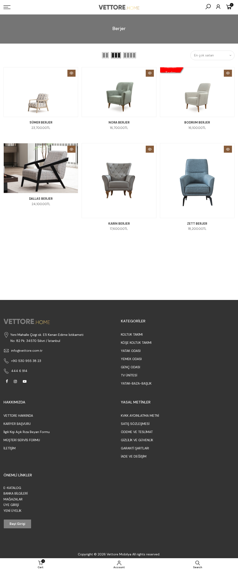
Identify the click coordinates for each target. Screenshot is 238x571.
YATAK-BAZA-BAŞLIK (136, 383)
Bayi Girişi (17, 524)
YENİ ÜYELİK (12, 511)
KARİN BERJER (119, 224)
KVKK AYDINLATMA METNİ (140, 415)
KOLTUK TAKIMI (132, 334)
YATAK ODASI (131, 351)
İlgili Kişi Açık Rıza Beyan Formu (26, 432)
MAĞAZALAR (13, 499)
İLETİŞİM (9, 448)
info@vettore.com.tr (27, 350)
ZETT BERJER (197, 224)
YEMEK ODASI (131, 359)
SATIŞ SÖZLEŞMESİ (135, 424)
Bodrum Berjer (197, 122)
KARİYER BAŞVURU (17, 424)
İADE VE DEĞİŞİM (133, 456)
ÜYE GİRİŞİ (11, 505)
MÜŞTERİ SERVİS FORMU (21, 440)
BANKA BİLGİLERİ (15, 493)
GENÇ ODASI (130, 367)
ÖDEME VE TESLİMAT (137, 432)
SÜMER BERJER (41, 122)
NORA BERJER (119, 122)
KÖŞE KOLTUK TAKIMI (136, 343)
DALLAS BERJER (41, 199)
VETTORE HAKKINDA (18, 415)
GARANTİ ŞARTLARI (135, 448)
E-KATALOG (12, 488)
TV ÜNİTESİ (129, 375)
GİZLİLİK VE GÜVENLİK (137, 440)
